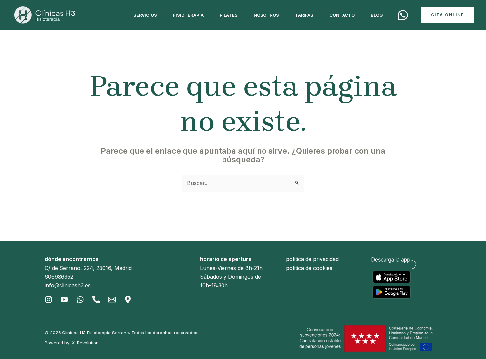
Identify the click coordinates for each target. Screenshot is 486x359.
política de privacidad (312, 259)
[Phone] (96, 299)
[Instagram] (48, 299)
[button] (447, 15)
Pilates (229, 15)
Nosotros (266, 15)
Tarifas (304, 15)
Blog (377, 15)
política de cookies (309, 268)
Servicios (145, 15)
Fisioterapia (188, 15)
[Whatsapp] (80, 299)
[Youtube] (64, 299)
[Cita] (403, 15)
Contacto (342, 15)
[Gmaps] (128, 299)
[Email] (112, 299)
